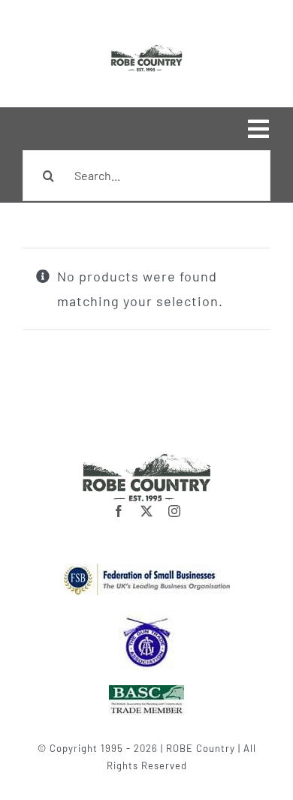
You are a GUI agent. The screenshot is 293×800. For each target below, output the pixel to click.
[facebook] (119, 511)
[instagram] (174, 511)
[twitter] (146, 511)
